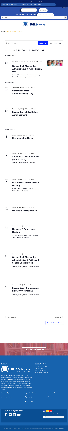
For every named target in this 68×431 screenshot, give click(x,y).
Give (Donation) (28, 398)
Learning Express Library (41, 370)
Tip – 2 (25, 404)
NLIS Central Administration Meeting (25, 184)
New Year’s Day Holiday (23, 138)
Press (48, 398)
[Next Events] (9, 50)
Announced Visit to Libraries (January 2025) (25, 158)
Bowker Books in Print (40, 374)
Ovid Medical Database (41, 366)
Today (14, 50)
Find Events (42, 43)
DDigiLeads (61, 428)
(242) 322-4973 (20, 15)
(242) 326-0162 (31, 15)
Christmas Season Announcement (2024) (22, 92)
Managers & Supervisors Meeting (23, 230)
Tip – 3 (25, 406)
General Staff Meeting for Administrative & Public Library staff (27, 68)
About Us (4, 363)
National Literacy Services (7, 398)
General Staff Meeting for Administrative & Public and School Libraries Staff (25, 260)
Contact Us (49, 400)
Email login (43, 10)
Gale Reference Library (40, 368)
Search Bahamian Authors (45, 14)
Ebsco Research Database (41, 372)
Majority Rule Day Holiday (24, 210)
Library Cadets (4, 396)
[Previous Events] (6, 50)
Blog (48, 396)
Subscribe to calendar (53, 323)
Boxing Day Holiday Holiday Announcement (25, 113)
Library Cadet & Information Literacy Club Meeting (25, 289)
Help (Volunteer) (28, 396)
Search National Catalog (28, 10)
